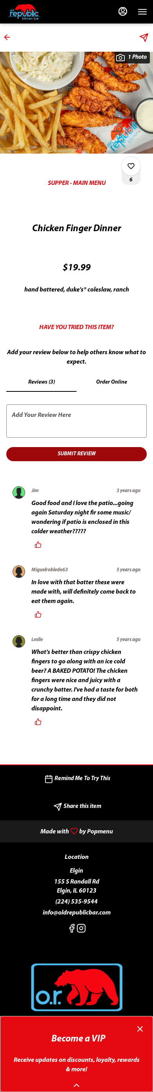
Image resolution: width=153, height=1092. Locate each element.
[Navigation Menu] (142, 11)
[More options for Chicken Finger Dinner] (131, 166)
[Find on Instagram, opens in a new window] (81, 930)
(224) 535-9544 (76, 902)
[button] (9, 37)
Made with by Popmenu (59, 831)
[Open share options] (144, 37)
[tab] (41, 382)
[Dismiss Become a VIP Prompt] (140, 1029)
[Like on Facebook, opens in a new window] (71, 930)
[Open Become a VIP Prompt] (76, 1085)
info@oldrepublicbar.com (77, 913)
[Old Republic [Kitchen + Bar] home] (41, 12)
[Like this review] (40, 545)
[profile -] (123, 11)
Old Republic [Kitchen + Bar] (76, 988)
